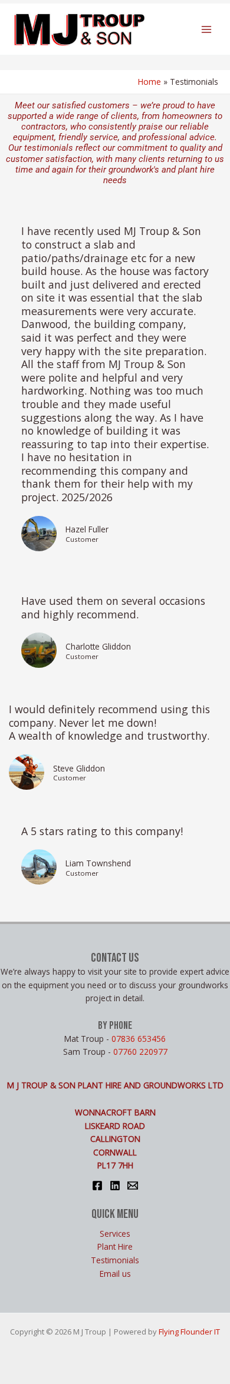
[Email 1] (132, 1185)
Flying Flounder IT (189, 1331)
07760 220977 (140, 1051)
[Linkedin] (115, 1185)
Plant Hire (115, 1246)
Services (115, 1233)
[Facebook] (97, 1185)
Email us (115, 1273)
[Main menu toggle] (207, 29)
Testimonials (115, 1260)
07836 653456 (138, 1038)
